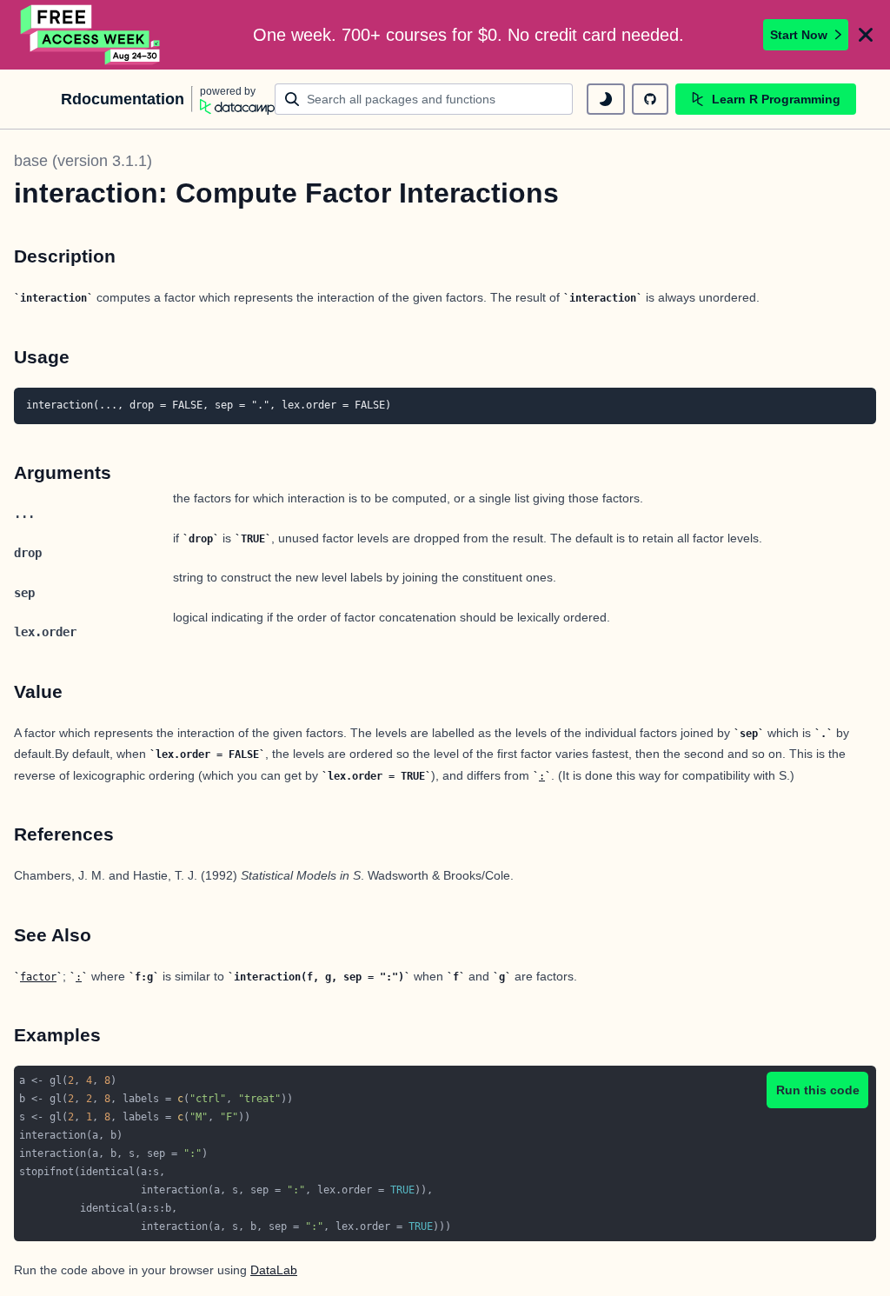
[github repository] (650, 99)
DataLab (273, 1270)
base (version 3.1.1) (83, 160)
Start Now (798, 35)
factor (38, 977)
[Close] (865, 34)
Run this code (818, 1090)
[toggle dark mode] (606, 99)
